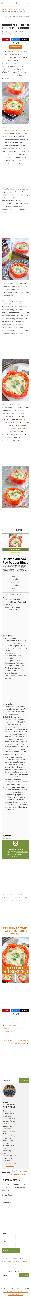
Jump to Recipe (15, 47)
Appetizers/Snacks (20, 9)
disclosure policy (6, 34)
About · (14, 1292)
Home (4, 9)
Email (4, 1241)
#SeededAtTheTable (14, 854)
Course (10, 9)
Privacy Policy (15, 1295)
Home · (6, 1292)
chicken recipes (17, 428)
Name (4, 1233)
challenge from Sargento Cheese (15, 130)
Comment (6, 1203)
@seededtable (22, 852)
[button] (12, 553)
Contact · (23, 1292)
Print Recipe (16, 549)
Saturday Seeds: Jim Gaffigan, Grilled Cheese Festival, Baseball (13, 1028)
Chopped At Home (14, 192)
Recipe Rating (7, 1195)
